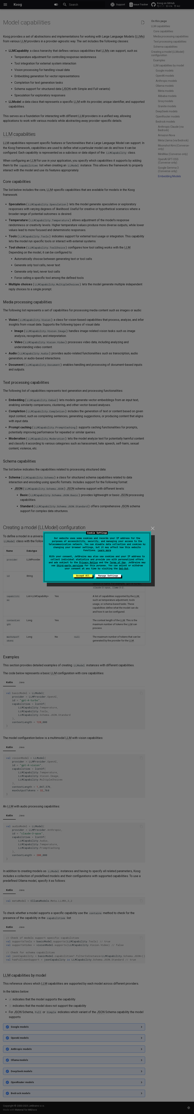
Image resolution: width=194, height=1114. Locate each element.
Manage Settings (108, 575)
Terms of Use (118, 562)
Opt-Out (123, 568)
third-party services (70, 565)
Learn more (104, 550)
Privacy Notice (88, 562)
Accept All (82, 575)
